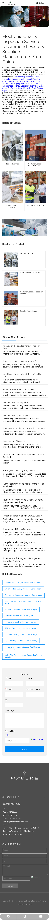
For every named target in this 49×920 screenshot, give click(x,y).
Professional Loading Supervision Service (21, 622)
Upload (8, 735)
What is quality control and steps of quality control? (22, 375)
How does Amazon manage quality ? (19, 361)
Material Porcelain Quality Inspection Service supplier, (21, 80)
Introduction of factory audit (15, 402)
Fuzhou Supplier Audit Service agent (19, 616)
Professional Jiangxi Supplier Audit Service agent (23, 595)
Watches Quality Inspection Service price (20, 628)
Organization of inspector (14, 441)
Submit (24, 749)
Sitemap (28, 904)
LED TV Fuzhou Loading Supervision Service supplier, (22, 82)
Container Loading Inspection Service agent (21, 634)
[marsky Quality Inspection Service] (24, 775)
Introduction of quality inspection (17, 415)
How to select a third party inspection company (24, 428)
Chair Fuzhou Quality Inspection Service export (23, 583)
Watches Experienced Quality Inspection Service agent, (21, 78)
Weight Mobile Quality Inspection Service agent (23, 589)
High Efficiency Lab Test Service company (21, 641)
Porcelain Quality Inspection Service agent (21, 609)
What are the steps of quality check (18, 389)
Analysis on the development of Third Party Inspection (22, 347)
